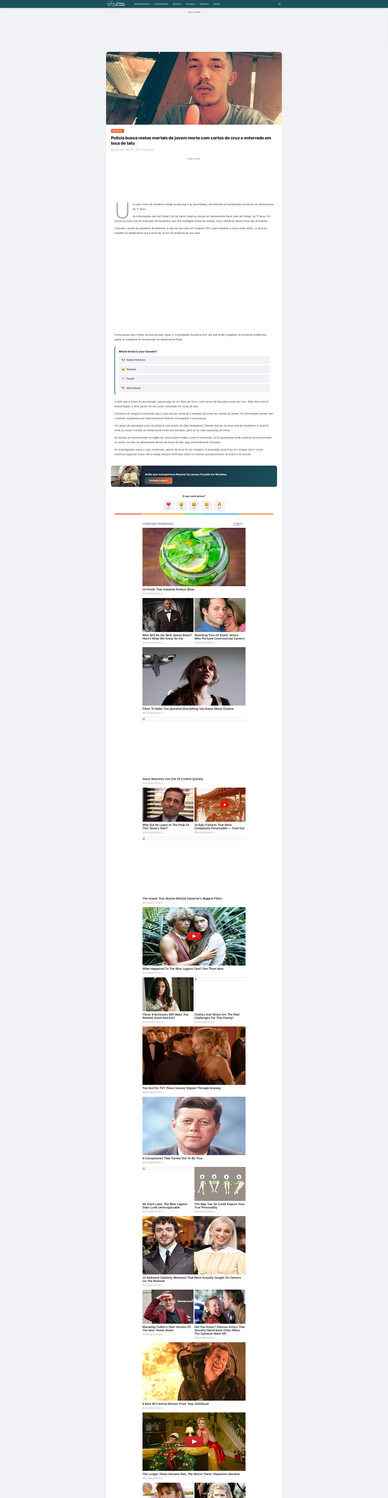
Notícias (117, 131)
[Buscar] (279, 4)
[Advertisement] (194, 283)
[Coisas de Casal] (116, 4)
